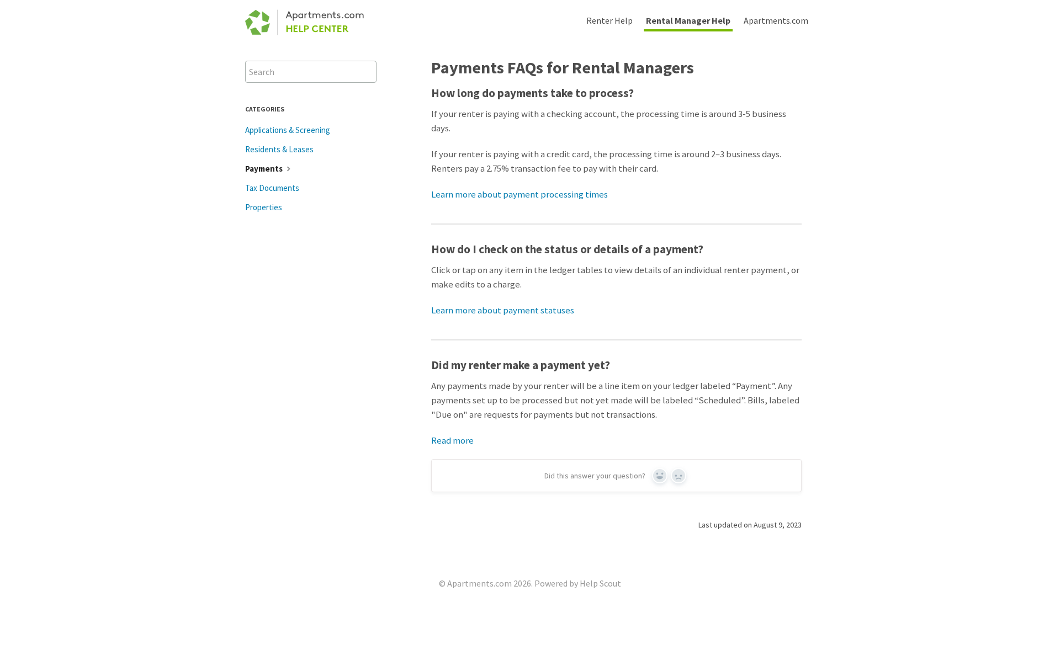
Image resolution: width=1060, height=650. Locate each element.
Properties (263, 207)
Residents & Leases (279, 149)
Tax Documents (272, 188)
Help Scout (600, 583)
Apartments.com (776, 20)
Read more (452, 440)
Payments (264, 168)
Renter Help (609, 20)
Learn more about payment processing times (519, 194)
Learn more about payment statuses (502, 310)
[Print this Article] (810, 66)
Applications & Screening (287, 130)
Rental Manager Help (688, 20)
